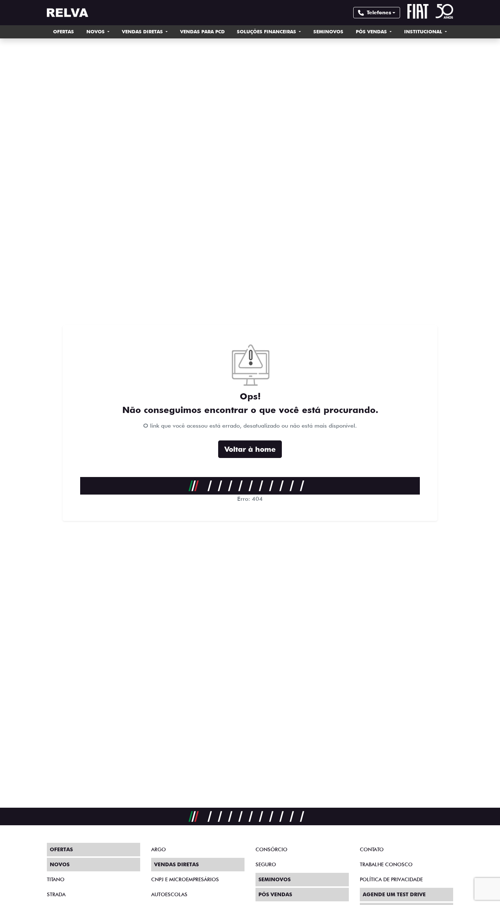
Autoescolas (169, 894)
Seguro (265, 864)
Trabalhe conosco (386, 864)
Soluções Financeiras (267, 31)
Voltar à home (250, 449)
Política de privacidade (391, 879)
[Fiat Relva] (67, 12)
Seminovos (328, 31)
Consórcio (271, 849)
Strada (56, 894)
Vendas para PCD (202, 31)
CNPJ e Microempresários (185, 879)
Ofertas (63, 31)
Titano (55, 879)
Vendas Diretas (143, 31)
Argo (158, 849)
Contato (372, 849)
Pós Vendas (372, 31)
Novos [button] (96, 31)
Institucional (424, 31)
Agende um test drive (394, 894)
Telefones (379, 12)
